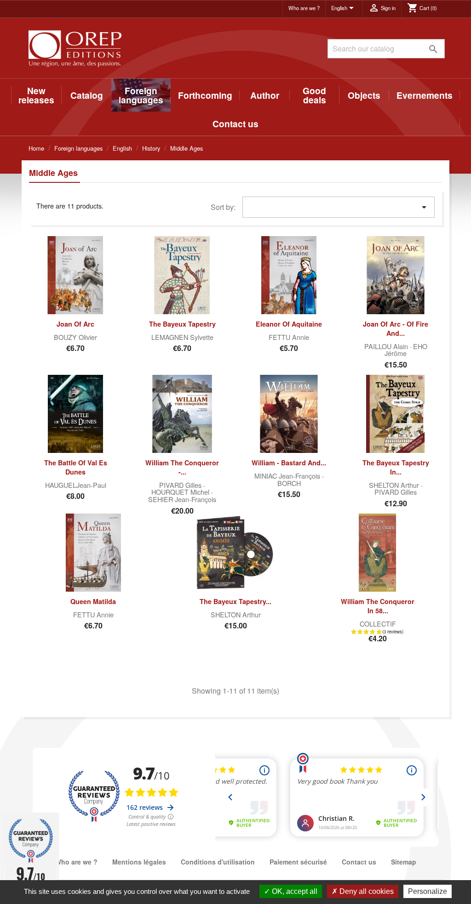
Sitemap (403, 861)
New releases (36, 95)
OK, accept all (293, 891)
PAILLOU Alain (387, 346)
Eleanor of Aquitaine (289, 323)
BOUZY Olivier (75, 337)
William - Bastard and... (289, 462)
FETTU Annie (289, 337)
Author (264, 95)
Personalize (427, 891)
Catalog (86, 95)
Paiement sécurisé (298, 861)
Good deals (314, 95)
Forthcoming (205, 95)
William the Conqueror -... (182, 467)
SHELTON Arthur (395, 485)
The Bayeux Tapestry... (235, 601)
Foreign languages (141, 95)
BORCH (289, 483)
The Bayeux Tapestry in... (395, 467)
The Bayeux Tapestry (182, 323)
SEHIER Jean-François (182, 499)
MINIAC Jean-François (288, 475)
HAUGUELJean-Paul (75, 485)
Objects (364, 95)
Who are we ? (304, 7)
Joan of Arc (75, 323)
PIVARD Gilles (181, 485)
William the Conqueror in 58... (377, 606)
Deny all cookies (366, 891)
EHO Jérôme (406, 349)
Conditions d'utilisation (218, 861)
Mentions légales (139, 861)
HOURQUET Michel (181, 492)
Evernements (424, 95)
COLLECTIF (378, 623)
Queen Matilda (93, 601)
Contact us (235, 123)
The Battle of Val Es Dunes (75, 467)
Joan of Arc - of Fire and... (395, 328)
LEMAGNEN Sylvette (182, 337)
